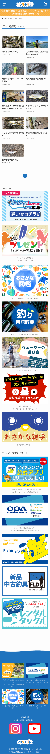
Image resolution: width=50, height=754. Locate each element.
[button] (4, 4)
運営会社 (27, 749)
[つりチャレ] (25, 4)
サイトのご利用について (17, 752)
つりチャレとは (36, 749)
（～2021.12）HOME (15, 749)
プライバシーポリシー (33, 752)
